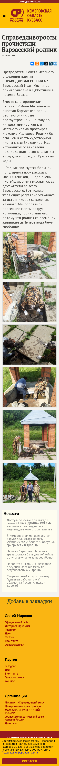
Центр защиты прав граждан (23, 706)
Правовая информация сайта (20, 752)
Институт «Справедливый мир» (24, 702)
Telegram (10, 629)
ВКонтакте (11, 640)
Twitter (9, 637)
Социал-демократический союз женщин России (24, 718)
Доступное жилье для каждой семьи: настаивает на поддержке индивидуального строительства (27, 525)
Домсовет (11, 723)
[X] (46, 63)
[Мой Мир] (42, 63)
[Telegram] (55, 63)
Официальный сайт (16, 622)
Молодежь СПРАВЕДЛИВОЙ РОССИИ (22, 711)
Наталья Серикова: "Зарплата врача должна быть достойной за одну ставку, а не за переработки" (28, 554)
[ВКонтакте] (32, 63)
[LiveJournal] (51, 63)
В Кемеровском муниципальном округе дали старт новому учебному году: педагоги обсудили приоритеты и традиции (29, 540)
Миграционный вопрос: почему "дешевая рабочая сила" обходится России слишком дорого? (26, 581)
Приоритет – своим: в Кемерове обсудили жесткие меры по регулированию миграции (27, 567)
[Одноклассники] (37, 63)
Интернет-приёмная (17, 625)
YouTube (10, 681)
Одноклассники (14, 644)
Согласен (29, 761)
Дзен (8, 633)
